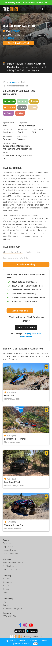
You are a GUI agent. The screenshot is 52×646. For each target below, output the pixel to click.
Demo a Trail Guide (26, 327)
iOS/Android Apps (10, 553)
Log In (5, 601)
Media (5, 592)
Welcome (7, 543)
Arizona (13, 82)
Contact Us (7, 582)
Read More (9, 38)
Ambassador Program (12, 608)
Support (6, 585)
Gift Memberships (10, 566)
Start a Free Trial (19, 310)
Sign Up (6, 605)
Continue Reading (26, 264)
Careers (6, 589)
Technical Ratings (10, 550)
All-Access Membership (13, 562)
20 (16, 31)
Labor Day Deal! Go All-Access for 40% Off (26, 2)
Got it (35, 644)
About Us (6, 578)
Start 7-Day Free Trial (18, 43)
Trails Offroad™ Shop (11, 569)
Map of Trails (8, 546)
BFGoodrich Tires (10, 616)
